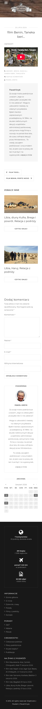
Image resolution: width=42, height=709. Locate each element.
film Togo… (13, 172)
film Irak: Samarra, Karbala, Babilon (20, 675)
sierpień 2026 (21, 484)
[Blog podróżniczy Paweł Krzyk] (21, 12)
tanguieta (20, 73)
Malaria (9, 628)
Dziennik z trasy (12, 604)
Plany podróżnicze (13, 645)
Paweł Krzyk (11, 80)
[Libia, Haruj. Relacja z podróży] (21, 255)
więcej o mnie (26, 155)
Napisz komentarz (14, 77)
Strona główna (12, 597)
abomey (9, 71)
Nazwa (7, 340)
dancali (23, 71)
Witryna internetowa (13, 363)
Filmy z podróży (12, 611)
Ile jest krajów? (12, 649)
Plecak (8, 632)
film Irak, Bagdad (13, 682)
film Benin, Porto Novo (18, 178)
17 (6, 503)
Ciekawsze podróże (14, 642)
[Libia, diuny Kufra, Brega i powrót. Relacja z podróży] (21, 204)
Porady (9, 608)
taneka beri (9, 73)
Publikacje (10, 652)
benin (16, 71)
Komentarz (9, 315)
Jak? (8, 625)
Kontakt (9, 615)
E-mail (7, 352)
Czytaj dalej (21, 229)
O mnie (9, 601)
